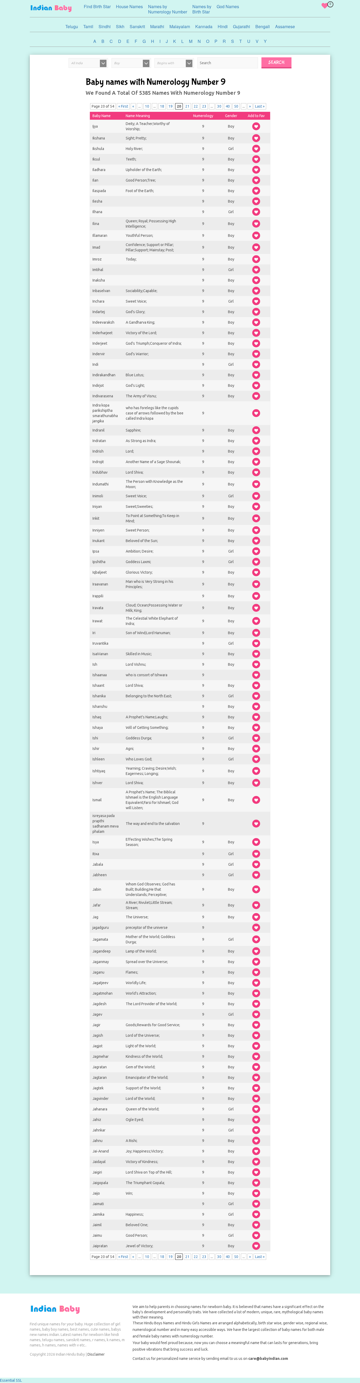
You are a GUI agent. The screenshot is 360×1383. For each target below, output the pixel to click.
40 (228, 106)
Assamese (285, 26)
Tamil (88, 26)
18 (162, 106)
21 (187, 106)
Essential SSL (11, 1380)
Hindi (223, 26)
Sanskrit (137, 26)
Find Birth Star (97, 6)
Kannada (203, 26)
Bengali (262, 26)
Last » (260, 106)
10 (147, 106)
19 (170, 106)
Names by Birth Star (201, 9)
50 (236, 106)
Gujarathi (241, 26)
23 (204, 106)
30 (219, 106)
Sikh (120, 26)
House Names (129, 6)
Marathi (157, 26)
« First (123, 106)
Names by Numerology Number (167, 9)
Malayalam (179, 26)
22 (196, 106)
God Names (228, 6)
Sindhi (105, 26)
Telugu (71, 26)
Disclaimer (96, 1354)
